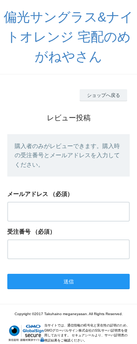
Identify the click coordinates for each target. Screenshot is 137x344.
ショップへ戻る (103, 95)
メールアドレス (27, 194)
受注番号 (19, 231)
